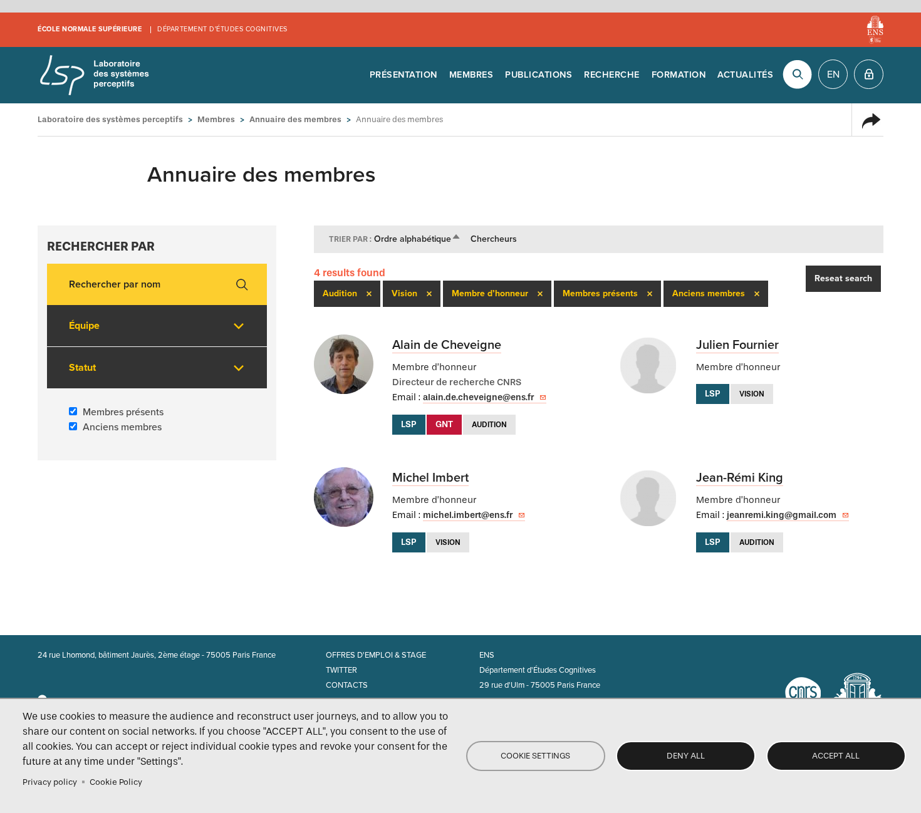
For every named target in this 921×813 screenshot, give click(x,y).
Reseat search (843, 278)
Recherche (612, 75)
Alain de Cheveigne (446, 345)
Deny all (686, 755)
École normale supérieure (90, 29)
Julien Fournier (737, 345)
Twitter (341, 670)
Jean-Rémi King (739, 477)
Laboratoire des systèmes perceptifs (94, 75)
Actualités (745, 75)
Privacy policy (50, 782)
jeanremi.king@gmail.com (781, 515)
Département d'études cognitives (222, 29)
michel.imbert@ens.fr (468, 515)
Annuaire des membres (295, 119)
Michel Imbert (430, 477)
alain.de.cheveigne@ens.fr (478, 397)
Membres (471, 75)
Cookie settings (535, 755)
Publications (538, 75)
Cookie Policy (116, 782)
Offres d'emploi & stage (376, 655)
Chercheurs (494, 239)
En (833, 74)
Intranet (868, 74)
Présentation (403, 75)
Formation (679, 75)
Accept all (836, 755)
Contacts (347, 685)
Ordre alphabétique (417, 239)
